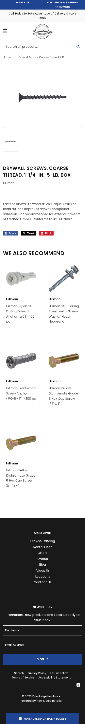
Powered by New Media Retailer (41, 701)
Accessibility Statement (54, 677)
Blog (42, 564)
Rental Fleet (42, 547)
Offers (42, 553)
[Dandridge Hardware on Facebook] (78, 685)
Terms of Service (23, 677)
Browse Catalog (42, 541)
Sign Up (42, 659)
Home (7, 57)
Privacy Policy (37, 673)
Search (19, 673)
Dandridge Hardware (46, 696)
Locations (42, 576)
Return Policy (59, 673)
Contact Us (42, 582)
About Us (43, 570)
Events (42, 558)
